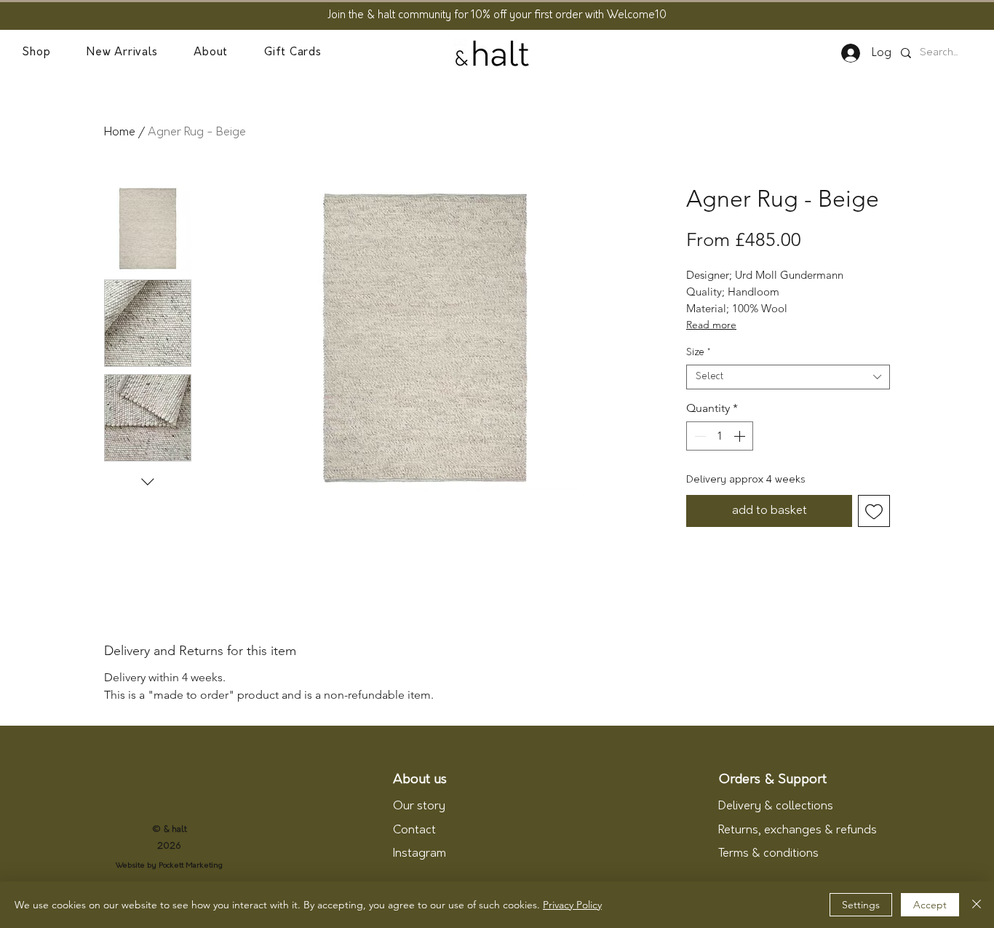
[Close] (976, 904)
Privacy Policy (572, 904)
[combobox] (788, 377)
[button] (36, 53)
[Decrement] (698, 436)
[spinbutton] (720, 436)
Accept (930, 904)
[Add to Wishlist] (874, 511)
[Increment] (741, 436)
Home (119, 132)
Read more (711, 324)
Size (698, 352)
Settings (861, 904)
